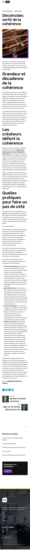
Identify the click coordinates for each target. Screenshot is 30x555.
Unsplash (4, 383)
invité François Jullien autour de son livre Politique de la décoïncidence (13, 152)
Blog (3, 518)
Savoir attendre (6, 451)
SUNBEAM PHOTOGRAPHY (14, 381)
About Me (4, 514)
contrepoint (8, 11)
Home (3, 512)
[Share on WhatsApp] (12, 390)
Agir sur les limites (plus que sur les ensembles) (13, 455)
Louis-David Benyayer (11, 544)
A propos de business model (9, 443)
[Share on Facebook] (3, 390)
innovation (18, 11)
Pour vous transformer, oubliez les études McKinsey (12, 439)
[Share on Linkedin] (9, 390)
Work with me (5, 516)
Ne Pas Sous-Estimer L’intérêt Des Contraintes (14, 447)
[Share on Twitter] (6, 390)
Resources (4, 520)
